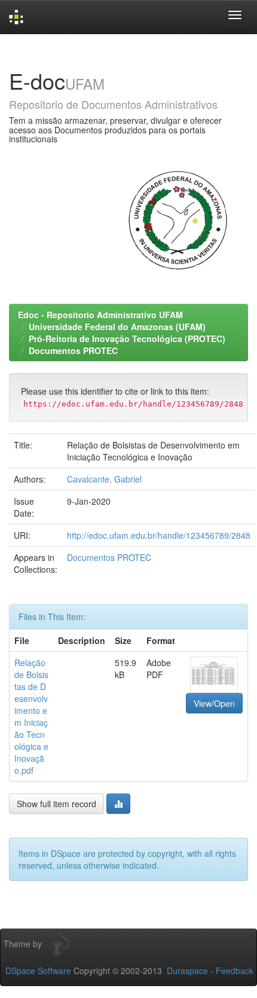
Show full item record (56, 804)
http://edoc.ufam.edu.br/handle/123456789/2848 (158, 535)
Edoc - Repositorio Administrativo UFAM (100, 315)
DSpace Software (38, 970)
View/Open (214, 703)
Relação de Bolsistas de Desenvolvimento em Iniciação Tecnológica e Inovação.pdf (31, 716)
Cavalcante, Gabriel (104, 479)
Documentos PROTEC (73, 350)
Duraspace (187, 970)
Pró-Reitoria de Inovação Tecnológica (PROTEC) (127, 338)
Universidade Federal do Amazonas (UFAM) (117, 326)
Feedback (234, 970)
